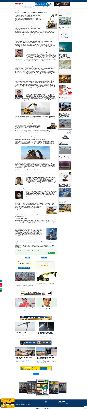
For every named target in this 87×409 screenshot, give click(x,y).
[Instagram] (1, 286)
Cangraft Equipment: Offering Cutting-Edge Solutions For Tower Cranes (45, 358)
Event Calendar (55, 6)
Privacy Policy (60, 402)
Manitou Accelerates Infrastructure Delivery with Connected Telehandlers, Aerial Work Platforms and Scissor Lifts (25, 282)
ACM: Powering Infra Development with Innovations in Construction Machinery (44, 308)
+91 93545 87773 (27, 404)
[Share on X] (25, 265)
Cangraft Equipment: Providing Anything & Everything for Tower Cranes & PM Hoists (45, 333)
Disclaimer (60, 404)
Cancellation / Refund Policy (63, 403)
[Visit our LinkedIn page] (65, 0)
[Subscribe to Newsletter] (1, 291)
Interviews (47, 6)
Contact (16, 0)
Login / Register (30, 0)
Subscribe (25, 0)
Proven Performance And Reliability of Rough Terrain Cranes (24, 358)
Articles (43, 6)
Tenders (60, 6)
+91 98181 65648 (18, 404)
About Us (45, 401)
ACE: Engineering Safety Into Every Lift (44, 281)
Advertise (20, 0)
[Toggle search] (64, 7)
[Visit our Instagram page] (70, 0)
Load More (35, 373)
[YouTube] (1, 284)
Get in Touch (51, 252)
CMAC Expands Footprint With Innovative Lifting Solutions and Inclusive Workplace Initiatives (25, 308)
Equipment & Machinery (28, 6)
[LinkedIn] (1, 281)
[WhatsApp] (1, 289)
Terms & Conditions (61, 401)
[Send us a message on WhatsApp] (71, 0)
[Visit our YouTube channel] (68, 0)
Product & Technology (37, 6)
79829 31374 (22, 404)
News (51, 6)
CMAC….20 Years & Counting (21, 332)
